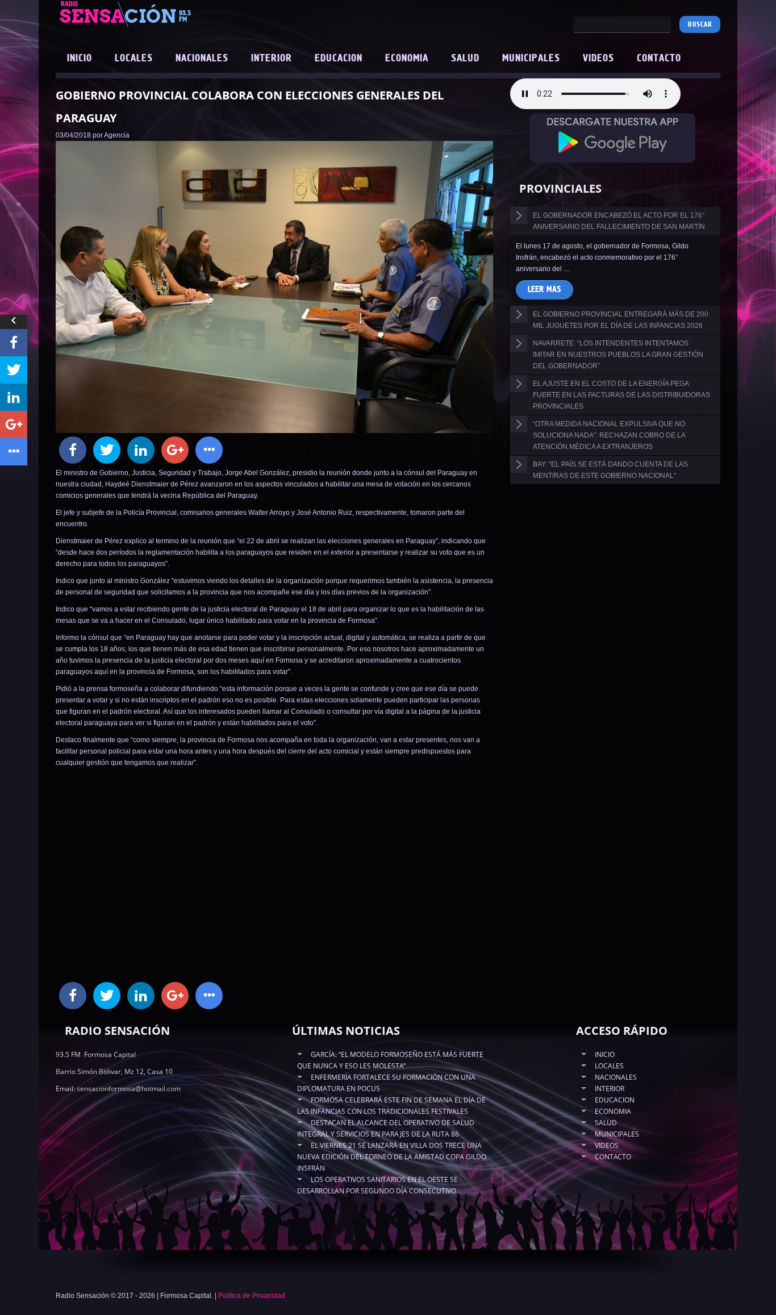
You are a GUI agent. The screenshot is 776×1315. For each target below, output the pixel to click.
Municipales (531, 58)
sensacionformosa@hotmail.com (129, 1088)
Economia (406, 58)
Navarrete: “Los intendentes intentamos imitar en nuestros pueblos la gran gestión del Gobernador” (618, 354)
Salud (465, 58)
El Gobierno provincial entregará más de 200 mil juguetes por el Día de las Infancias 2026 (620, 320)
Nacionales (202, 58)
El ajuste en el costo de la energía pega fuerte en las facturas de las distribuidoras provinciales (621, 395)
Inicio (79, 58)
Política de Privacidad (251, 1296)
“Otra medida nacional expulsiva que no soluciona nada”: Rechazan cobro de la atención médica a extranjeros (609, 435)
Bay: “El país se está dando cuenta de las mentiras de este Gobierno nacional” (610, 470)
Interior (271, 58)
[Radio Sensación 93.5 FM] (189, 13)
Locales (134, 58)
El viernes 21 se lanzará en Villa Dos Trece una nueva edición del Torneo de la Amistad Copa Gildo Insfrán (391, 1157)
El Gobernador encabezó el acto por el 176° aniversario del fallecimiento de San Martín (619, 221)
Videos (598, 58)
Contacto (659, 58)
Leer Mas (544, 289)
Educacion (338, 58)
